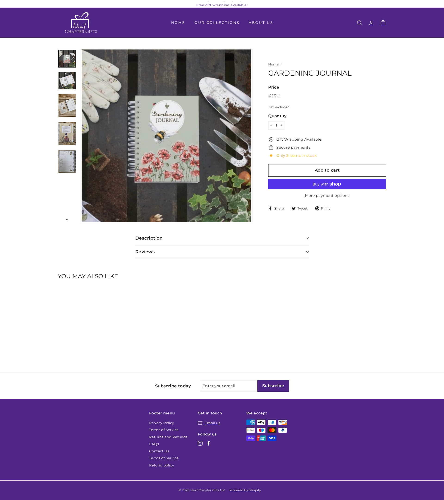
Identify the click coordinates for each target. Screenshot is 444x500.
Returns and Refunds (168, 437)
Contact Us (159, 451)
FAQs (154, 444)
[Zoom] (166, 135)
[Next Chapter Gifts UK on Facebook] (208, 443)
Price (273, 87)
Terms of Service (164, 430)
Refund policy (161, 465)
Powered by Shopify (245, 490)
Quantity (277, 116)
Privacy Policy (161, 423)
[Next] (67, 218)
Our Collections (217, 22)
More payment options (327, 195)
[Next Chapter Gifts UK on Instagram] (200, 443)
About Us (261, 22)
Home (178, 22)
